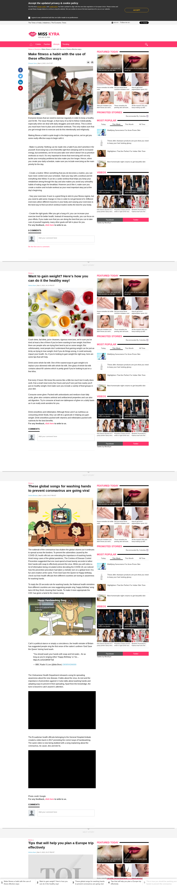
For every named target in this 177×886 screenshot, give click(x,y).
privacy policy (41, 6)
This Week (116, 124)
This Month (129, 124)
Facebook (110, 220)
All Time (142, 124)
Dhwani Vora (32, 63)
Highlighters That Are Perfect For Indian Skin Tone (126, 151)
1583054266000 (69, 665)
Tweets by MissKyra (104, 223)
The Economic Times (58, 23)
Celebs (38, 44)
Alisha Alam (32, 285)
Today (103, 124)
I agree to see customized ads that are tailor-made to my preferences (54, 18)
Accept (136, 10)
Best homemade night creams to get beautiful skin (126, 162)
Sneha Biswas (33, 495)
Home (31, 44)
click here (49, 225)
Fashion (47, 44)
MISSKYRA (44, 34)
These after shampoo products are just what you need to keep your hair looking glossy (128, 142)
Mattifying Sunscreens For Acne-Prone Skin (123, 130)
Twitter (135, 220)
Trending (65, 44)
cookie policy (53, 6)
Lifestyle (56, 44)
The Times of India (34, 23)
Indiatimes (46, 23)
